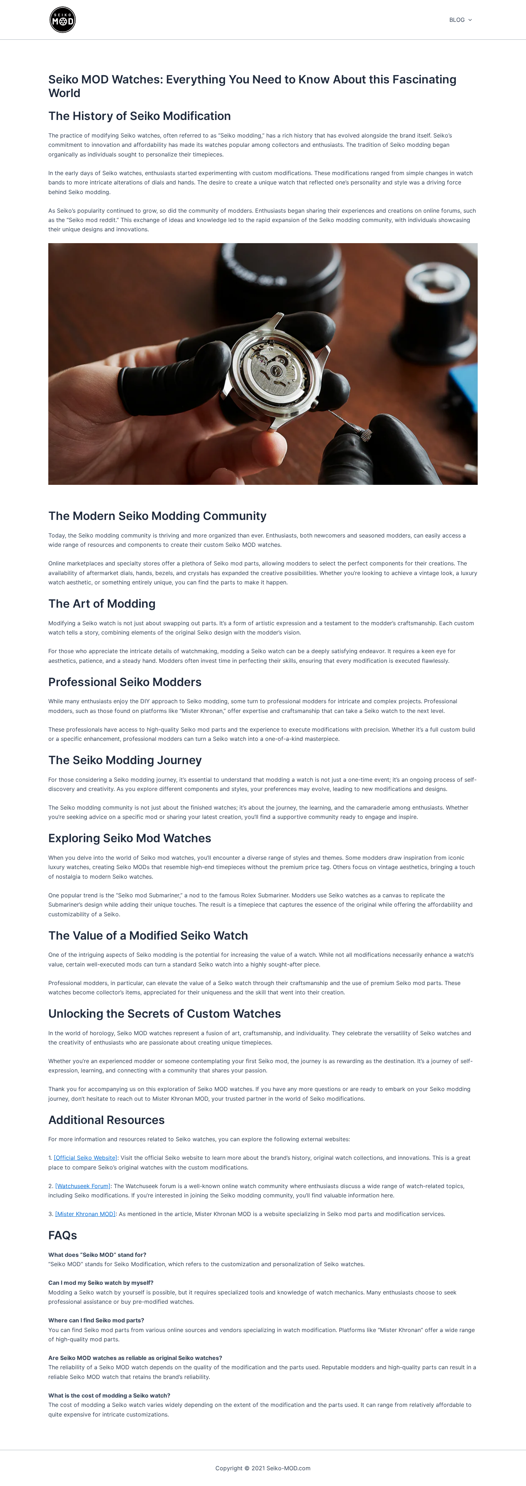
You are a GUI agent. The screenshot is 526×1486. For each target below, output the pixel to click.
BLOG (457, 19)
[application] (468, 19)
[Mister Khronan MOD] (85, 1213)
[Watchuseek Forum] (83, 1186)
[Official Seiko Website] (85, 1157)
